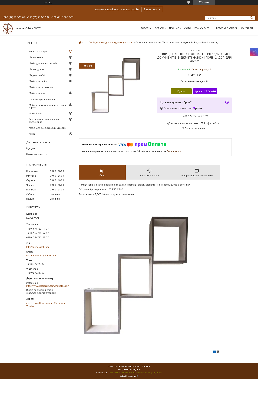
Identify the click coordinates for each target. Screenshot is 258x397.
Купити (181, 91)
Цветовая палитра (226, 28)
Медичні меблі (37, 75)
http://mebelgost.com (37, 246)
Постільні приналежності (42, 99)
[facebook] (214, 352)
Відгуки (30, 148)
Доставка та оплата (38, 142)
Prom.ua (146, 366)
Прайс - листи (202, 28)
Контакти (247, 28)
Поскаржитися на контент (121, 372)
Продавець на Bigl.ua (129, 369)
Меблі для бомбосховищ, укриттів (47, 127)
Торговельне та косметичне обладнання (44, 120)
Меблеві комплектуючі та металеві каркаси (47, 106)
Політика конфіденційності (148, 372)
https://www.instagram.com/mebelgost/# (47, 285)
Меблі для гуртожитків (41, 87)
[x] (218, 352)
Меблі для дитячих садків (43, 63)
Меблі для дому (38, 93)
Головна (146, 28)
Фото (187, 28)
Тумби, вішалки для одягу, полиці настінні (110, 42)
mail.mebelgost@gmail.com (41, 255)
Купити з (199, 91)
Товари (159, 28)
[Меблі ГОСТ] (8, 28)
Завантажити (152, 9)
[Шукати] (251, 18)
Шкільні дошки (36, 69)
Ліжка (32, 133)
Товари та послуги (36, 51)
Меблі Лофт (35, 113)
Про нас (174, 28)
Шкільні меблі (36, 57)
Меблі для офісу (38, 81)
